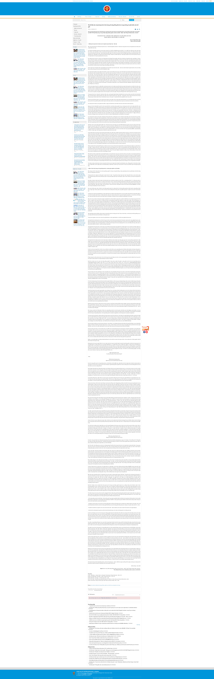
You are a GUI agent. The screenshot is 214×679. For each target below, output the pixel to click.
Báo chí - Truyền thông (77, 44)
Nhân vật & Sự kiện (76, 38)
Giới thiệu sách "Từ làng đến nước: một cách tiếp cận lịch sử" (100, 664)
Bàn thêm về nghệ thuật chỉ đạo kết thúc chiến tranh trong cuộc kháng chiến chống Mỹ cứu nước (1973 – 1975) (108, 616)
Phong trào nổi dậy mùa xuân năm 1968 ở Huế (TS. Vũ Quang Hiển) (101, 621)
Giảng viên (198, 1)
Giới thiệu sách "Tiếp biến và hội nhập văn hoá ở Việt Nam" (99, 651)
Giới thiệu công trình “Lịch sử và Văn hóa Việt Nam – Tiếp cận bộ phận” (101, 653)
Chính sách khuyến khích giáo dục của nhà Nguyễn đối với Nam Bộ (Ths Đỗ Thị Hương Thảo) (105, 642)
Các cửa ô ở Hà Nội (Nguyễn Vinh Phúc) (96, 631)
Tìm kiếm (131, 19)
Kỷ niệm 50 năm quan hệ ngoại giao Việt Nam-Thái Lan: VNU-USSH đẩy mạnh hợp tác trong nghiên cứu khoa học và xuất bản (79, 146)
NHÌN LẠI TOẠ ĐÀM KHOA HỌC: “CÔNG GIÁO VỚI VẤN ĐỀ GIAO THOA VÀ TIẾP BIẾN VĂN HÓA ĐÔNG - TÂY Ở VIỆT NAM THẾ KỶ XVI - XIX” (79, 97)
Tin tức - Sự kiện (88, 16)
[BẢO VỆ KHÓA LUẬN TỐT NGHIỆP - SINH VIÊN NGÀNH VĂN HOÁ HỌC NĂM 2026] (79, 70)
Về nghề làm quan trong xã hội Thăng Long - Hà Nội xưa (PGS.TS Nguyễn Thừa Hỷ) (103, 632)
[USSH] (74, 673)
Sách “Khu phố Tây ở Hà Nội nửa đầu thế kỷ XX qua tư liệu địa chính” (101, 637)
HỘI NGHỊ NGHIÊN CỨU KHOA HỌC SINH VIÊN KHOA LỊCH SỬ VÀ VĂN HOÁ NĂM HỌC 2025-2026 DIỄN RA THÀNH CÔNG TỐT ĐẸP (79, 215)
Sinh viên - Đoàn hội (122, 16)
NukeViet (102, 677)
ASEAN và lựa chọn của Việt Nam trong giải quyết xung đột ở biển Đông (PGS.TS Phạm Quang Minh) (106, 619)
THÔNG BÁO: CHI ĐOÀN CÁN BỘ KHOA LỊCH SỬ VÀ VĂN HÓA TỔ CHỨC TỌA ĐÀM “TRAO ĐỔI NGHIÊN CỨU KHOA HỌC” (80, 201)
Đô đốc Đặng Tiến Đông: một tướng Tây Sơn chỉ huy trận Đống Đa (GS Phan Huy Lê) (104, 660)
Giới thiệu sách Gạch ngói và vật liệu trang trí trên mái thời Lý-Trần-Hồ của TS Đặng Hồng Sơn (105, 656)
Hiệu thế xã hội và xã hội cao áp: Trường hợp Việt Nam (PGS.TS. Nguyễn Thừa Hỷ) (103, 613)
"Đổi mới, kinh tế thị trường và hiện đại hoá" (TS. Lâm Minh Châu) (100, 648)
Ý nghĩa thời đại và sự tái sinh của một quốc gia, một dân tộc (100, 605)
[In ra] (137, 29)
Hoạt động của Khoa (77, 26)
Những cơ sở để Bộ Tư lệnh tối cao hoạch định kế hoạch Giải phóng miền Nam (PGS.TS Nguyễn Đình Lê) (107, 618)
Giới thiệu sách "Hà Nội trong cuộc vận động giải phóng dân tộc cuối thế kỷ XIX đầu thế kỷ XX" (105, 658)
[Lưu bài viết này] (139, 29)
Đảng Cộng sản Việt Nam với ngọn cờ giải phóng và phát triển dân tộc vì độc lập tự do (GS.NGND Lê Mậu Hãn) (108, 623)
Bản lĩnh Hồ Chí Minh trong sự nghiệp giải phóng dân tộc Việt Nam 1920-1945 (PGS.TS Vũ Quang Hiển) (107, 614)
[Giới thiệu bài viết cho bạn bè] (135, 29)
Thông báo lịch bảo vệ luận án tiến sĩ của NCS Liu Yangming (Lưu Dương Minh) (79, 155)
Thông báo (75, 24)
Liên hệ (207, 1)
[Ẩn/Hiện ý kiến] (113, 594)
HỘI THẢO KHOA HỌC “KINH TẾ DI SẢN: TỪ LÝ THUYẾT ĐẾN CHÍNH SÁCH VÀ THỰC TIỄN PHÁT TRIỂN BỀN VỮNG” (79, 116)
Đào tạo (103, 16)
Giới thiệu (79, 16)
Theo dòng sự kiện (77, 36)
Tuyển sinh (97, 16)
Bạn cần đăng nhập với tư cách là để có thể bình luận (103, 597)
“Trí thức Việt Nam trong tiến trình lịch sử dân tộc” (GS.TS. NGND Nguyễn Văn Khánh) (104, 634)
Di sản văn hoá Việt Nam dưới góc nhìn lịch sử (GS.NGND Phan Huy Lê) (101, 639)
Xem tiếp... (138, 624)
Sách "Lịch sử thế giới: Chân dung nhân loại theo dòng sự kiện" (100, 655)
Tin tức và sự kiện (174, 1)
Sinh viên (203, 1)
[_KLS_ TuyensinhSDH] (145, 328)
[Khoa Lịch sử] (107, 8)
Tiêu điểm (75, 47)
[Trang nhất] (74, 16)
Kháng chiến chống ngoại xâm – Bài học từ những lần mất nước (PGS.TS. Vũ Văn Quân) (104, 641)
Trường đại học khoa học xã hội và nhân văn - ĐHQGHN (83, 1)
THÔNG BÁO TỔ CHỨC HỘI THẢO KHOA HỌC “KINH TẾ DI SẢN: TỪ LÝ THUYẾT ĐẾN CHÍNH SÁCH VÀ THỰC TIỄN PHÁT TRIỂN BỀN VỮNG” (80, 208)
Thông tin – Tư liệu (191, 1)
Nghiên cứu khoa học (112, 16)
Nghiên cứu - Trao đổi (183, 1)
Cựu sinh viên (131, 16)
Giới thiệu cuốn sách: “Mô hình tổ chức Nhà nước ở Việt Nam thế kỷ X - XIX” (102, 636)
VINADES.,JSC (110, 677)
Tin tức (74, 75)
